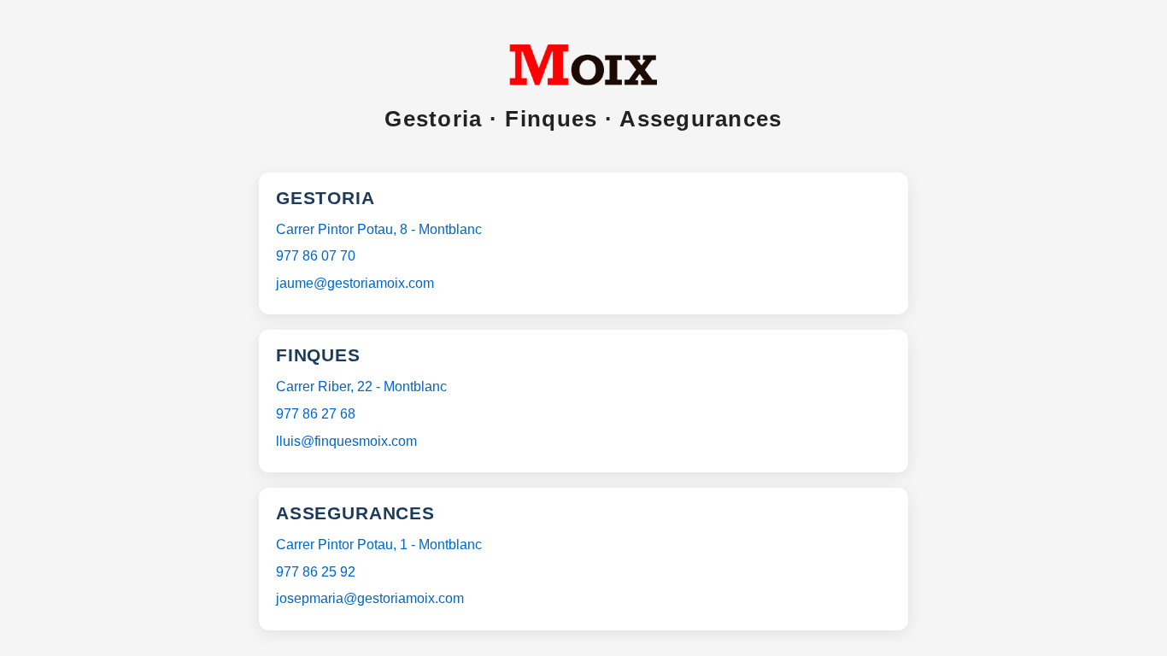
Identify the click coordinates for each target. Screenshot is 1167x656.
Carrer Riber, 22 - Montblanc (361, 386)
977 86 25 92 (315, 572)
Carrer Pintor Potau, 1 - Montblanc (379, 544)
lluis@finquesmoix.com (346, 441)
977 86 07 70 (315, 256)
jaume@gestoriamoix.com (355, 283)
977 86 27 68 (315, 414)
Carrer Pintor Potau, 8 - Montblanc (379, 229)
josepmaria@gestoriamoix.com (370, 598)
